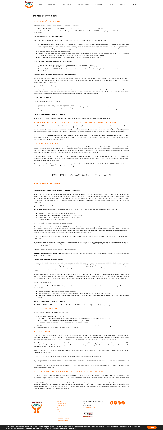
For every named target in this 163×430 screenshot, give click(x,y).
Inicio (40, 5)
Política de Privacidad (63, 418)
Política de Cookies (62, 420)
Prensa (111, 5)
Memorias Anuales (83, 5)
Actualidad (51, 5)
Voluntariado (98, 5)
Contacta (134, 5)
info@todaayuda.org (89, 407)
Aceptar (152, 427)
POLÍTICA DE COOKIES (50, 428)
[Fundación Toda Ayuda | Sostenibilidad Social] (29, 4)
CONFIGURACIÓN (70, 428)
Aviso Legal (60, 416)
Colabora (122, 5)
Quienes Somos (66, 5)
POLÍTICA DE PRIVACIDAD (34, 428)
